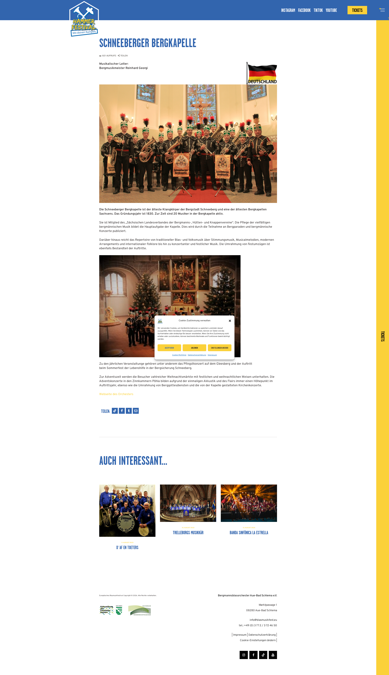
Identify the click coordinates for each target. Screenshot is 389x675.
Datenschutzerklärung (197, 355)
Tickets (382, 336)
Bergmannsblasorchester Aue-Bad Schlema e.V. (247, 595)
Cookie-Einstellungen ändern (258, 640)
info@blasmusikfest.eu (263, 620)
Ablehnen (194, 348)
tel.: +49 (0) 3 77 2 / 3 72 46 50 (258, 625)
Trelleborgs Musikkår (188, 532)
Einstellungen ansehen (219, 348)
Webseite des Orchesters (116, 394)
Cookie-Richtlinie (179, 355)
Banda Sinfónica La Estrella (249, 532)
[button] (229, 320)
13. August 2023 (249, 528)
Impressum (212, 355)
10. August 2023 (188, 528)
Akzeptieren (169, 348)
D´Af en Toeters (127, 547)
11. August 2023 (127, 543)
